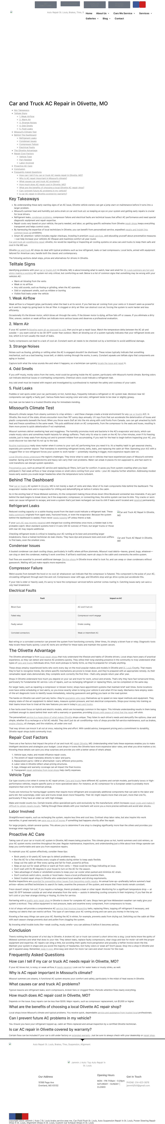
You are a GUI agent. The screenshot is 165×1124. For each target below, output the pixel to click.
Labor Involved (26, 163)
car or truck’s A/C (48, 270)
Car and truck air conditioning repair (27, 242)
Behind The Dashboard (25, 135)
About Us (101, 13)
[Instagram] (18, 1116)
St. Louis (127, 667)
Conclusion (19, 169)
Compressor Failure (28, 144)
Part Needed (25, 159)
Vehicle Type (25, 156)
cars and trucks (25, 663)
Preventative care (17, 468)
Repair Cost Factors (24, 153)
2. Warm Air (25, 119)
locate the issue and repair (111, 363)
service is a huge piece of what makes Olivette (49, 717)
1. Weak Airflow (26, 116)
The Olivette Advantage (25, 150)
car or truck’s (135, 414)
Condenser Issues (27, 141)
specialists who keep (75, 698)
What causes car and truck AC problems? (39, 181)
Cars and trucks (73, 780)
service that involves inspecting (71, 908)
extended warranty (81, 1035)
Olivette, (45, 486)
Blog (105, 18)
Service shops (69, 559)
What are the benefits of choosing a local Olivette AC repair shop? (51, 187)
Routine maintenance (19, 445)
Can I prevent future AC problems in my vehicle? (43, 190)
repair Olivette (81, 743)
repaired (138, 500)
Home (89, 13)
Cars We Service (122, 13)
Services (144, 13)
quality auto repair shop (38, 900)
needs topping (60, 517)
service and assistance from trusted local (118, 1012)
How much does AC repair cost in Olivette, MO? (42, 184)
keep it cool (47, 949)
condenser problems (42, 217)
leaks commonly (17, 514)
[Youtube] (142, 4)
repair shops (131, 223)
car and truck (23, 250)
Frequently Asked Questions (28, 172)
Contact (119, 18)
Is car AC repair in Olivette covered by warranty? (43, 193)
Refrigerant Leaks (27, 138)
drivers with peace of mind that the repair (113, 712)
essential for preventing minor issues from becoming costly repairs (65, 881)
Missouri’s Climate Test (25, 132)
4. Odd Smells (26, 125)
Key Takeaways (21, 110)
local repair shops (48, 656)
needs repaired (64, 967)
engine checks (16, 723)
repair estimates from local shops (42, 770)
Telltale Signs (20, 113)
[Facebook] (136, 4)
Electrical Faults (27, 147)
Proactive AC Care (23, 166)
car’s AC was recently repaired (31, 522)
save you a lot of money (53, 820)
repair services (96, 235)
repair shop (149, 1035)
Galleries (91, 18)
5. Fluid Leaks (26, 128)
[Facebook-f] (12, 1116)
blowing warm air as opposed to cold (47, 329)
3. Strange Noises (28, 122)
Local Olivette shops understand (25, 456)
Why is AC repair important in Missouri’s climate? (43, 178)
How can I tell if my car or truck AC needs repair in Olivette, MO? (51, 175)
